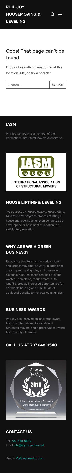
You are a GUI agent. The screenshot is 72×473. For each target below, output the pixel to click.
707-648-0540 (21, 440)
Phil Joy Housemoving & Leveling (23, 14)
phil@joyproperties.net (29, 445)
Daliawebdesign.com (29, 458)
